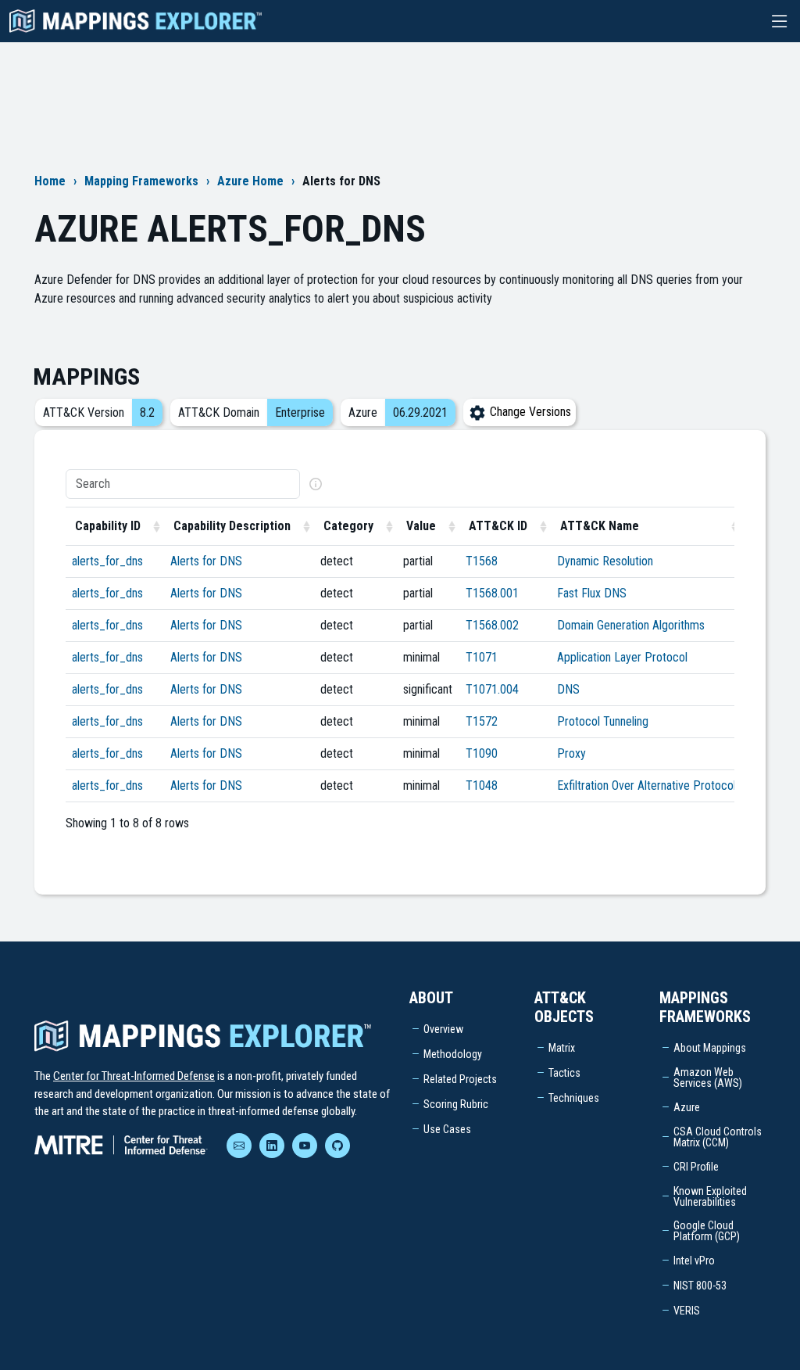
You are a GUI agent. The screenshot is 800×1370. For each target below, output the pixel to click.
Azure (686, 1107)
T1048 (482, 785)
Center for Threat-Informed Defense (134, 1076)
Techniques (573, 1097)
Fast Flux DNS (592, 593)
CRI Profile (696, 1166)
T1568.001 (492, 593)
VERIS (686, 1310)
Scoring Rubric (455, 1104)
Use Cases (447, 1129)
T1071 (482, 657)
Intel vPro (694, 1260)
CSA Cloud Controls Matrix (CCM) (717, 1137)
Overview (443, 1029)
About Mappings (709, 1047)
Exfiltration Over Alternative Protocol (646, 785)
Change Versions (529, 411)
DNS (568, 689)
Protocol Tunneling (602, 721)
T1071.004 (492, 689)
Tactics (564, 1072)
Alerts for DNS (206, 561)
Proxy (571, 753)
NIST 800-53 (700, 1285)
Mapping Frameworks (141, 181)
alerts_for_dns (107, 561)
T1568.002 (492, 625)
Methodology (452, 1054)
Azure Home (250, 181)
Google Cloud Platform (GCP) (706, 1231)
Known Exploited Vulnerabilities (710, 1196)
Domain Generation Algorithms (631, 625)
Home (50, 181)
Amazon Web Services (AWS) (707, 1077)
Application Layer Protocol (622, 657)
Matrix (561, 1047)
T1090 (482, 753)
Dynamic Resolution (605, 561)
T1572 (482, 721)
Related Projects (460, 1079)
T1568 (482, 561)
